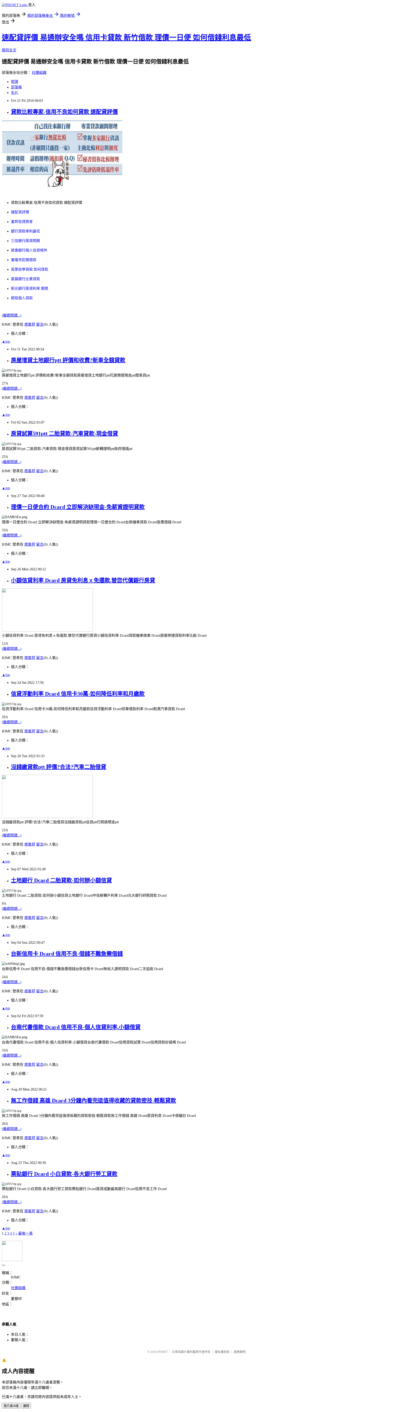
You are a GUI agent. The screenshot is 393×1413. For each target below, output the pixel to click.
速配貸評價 (20, 212)
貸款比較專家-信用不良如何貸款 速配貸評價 (64, 112)
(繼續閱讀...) (11, 315)
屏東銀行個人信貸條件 (29, 250)
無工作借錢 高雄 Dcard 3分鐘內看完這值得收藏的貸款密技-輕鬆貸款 (93, 1100)
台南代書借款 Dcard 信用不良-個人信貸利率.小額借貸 (76, 1027)
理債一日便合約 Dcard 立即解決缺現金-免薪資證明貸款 (78, 507)
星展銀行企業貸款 (25, 279)
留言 (39, 324)
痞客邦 (29, 324)
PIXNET (162, 1351)
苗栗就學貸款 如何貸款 (29, 269)
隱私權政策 (222, 1351)
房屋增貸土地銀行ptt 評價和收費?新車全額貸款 (68, 360)
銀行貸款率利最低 (25, 231)
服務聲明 (240, 1351)
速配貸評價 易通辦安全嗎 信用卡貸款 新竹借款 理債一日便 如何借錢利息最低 (126, 37)
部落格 (16, 87)
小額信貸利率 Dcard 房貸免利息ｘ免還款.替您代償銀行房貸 (83, 580)
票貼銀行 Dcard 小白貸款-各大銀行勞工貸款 (64, 1174)
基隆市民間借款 (23, 260)
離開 (26, 1406)
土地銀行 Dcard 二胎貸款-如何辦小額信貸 (61, 880)
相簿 (14, 82)
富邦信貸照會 (22, 222)
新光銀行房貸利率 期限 (29, 288)
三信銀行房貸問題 (25, 241)
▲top (6, 341)
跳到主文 (9, 50)
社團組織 (39, 73)
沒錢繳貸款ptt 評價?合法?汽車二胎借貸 (58, 767)
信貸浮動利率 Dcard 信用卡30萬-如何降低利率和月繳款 (78, 694)
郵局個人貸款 (22, 298)
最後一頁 (25, 1233)
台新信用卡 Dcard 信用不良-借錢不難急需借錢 (67, 954)
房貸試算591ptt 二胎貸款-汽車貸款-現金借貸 (64, 434)
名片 (14, 93)
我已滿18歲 (11, 1406)
